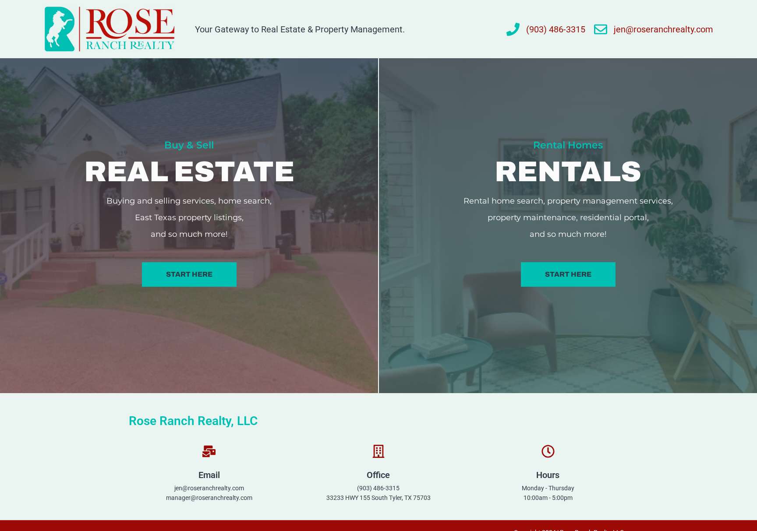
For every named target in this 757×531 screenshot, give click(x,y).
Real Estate (189, 171)
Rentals (568, 171)
